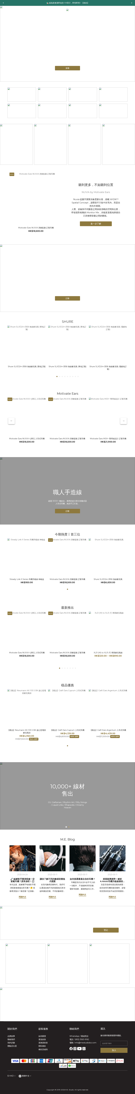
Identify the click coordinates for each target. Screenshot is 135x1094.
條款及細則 (43, 1049)
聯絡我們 (11, 1039)
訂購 (67, 298)
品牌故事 (11, 1036)
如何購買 (42, 1036)
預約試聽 (11, 1043)
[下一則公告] (132, 3)
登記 (106, 930)
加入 (114, 1050)
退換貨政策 (43, 1043)
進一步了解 (96, 223)
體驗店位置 (12, 1046)
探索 (67, 68)
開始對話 (84, 1036)
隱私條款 (42, 1046)
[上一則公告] (3, 3)
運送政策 (42, 1039)
